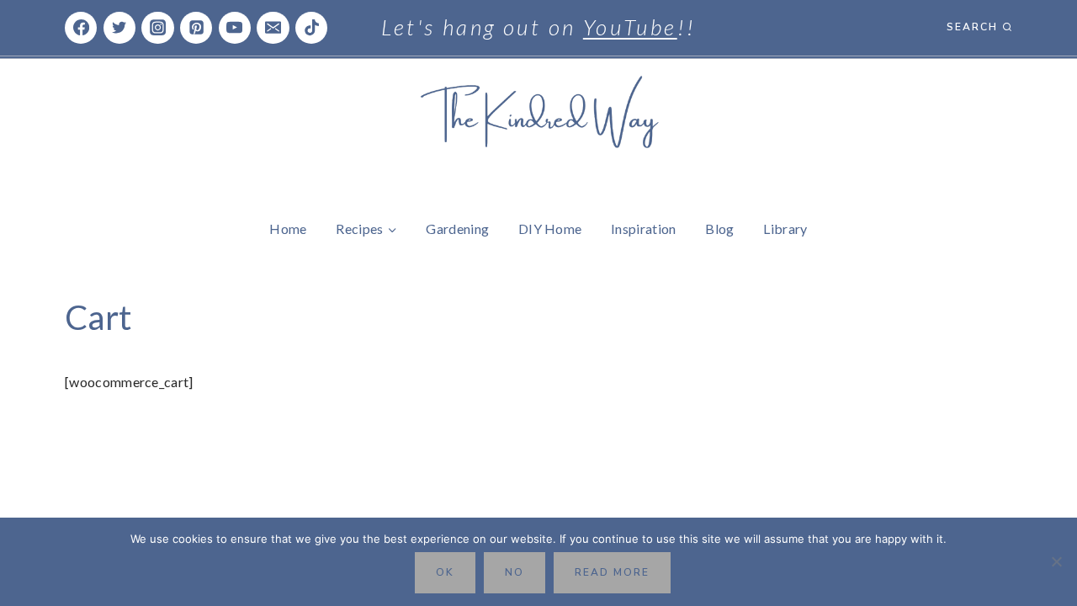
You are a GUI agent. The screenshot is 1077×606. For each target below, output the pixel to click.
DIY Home (550, 229)
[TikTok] (311, 28)
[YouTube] (235, 28)
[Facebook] (81, 28)
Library (785, 229)
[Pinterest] (196, 28)
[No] (1056, 561)
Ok (445, 572)
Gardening (457, 229)
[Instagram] (157, 28)
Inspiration (643, 229)
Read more (612, 572)
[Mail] (273, 28)
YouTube (630, 26)
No (514, 572)
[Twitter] (119, 28)
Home (287, 229)
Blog (719, 229)
